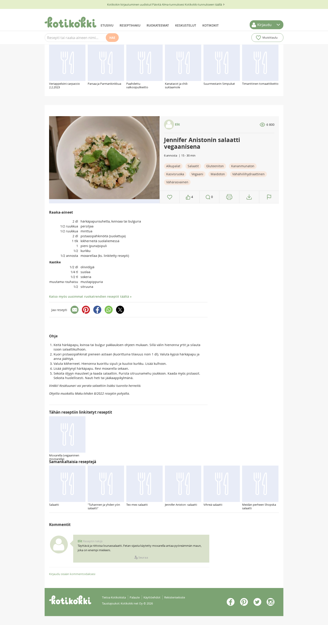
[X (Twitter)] (120, 310)
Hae (112, 38)
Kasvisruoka (175, 174)
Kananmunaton (242, 166)
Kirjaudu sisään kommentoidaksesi (72, 574)
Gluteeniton (215, 166)
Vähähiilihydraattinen (248, 174)
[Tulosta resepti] (229, 197)
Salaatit (193, 166)
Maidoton (218, 174)
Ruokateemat (158, 25)
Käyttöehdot (151, 597)
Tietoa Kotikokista (114, 597)
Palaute (135, 597)
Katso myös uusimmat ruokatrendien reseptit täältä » (90, 296)
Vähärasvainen (177, 182)
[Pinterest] (86, 310)
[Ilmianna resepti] (269, 197)
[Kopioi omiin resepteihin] (249, 197)
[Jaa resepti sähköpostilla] (75, 310)
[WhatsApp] (109, 310)
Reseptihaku (130, 25)
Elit (177, 124)
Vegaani (197, 174)
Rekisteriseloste (174, 597)
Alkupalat (173, 166)
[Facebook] (97, 310)
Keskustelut (185, 25)
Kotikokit (210, 25)
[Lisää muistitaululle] (170, 197)
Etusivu (107, 25)
